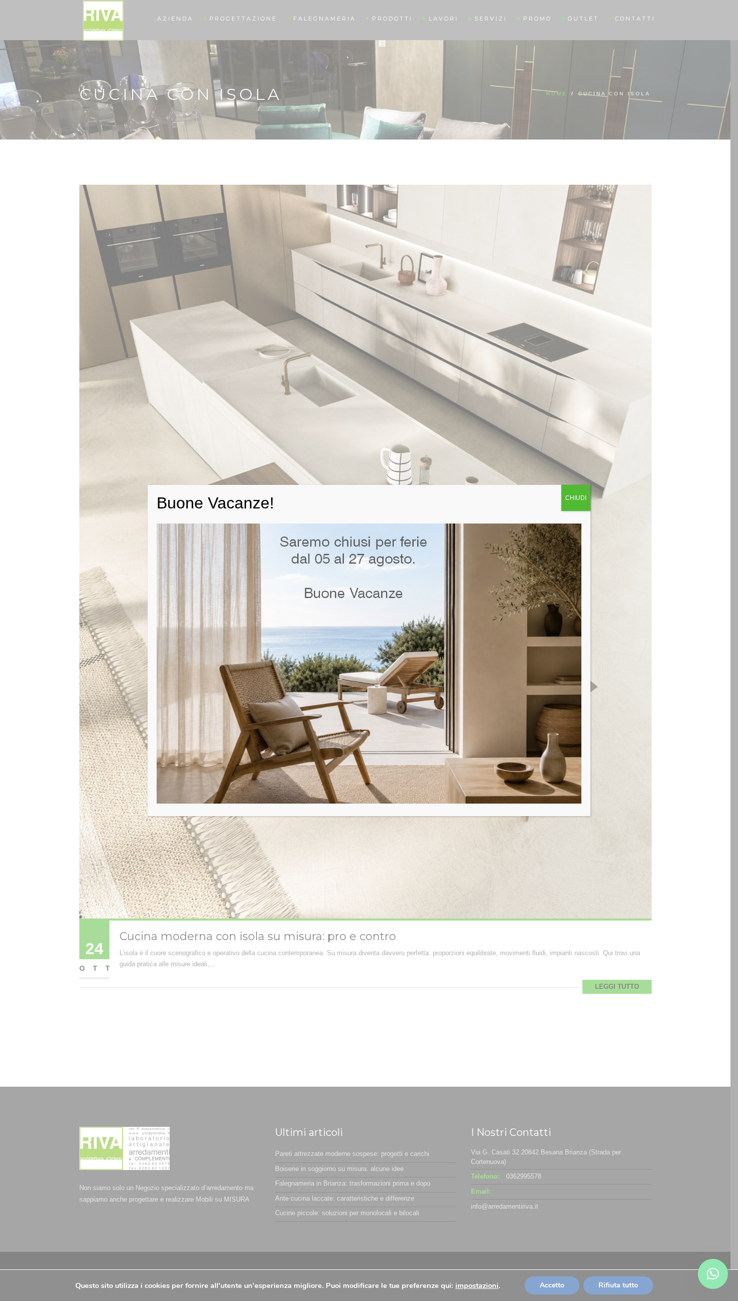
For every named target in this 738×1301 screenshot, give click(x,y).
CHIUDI (575, 497)
